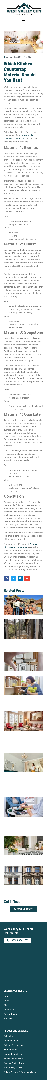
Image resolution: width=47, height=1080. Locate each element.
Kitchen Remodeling (13, 1058)
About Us (8, 1000)
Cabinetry (8, 1036)
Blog (6, 1005)
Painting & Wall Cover (14, 1063)
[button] (23, 20)
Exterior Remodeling (13, 1045)
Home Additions (11, 1049)
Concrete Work (11, 1040)
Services (8, 1018)
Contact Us (9, 1009)
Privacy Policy (10, 1014)
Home (7, 996)
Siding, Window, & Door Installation (20, 1072)
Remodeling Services (14, 1067)
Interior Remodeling (13, 1054)
